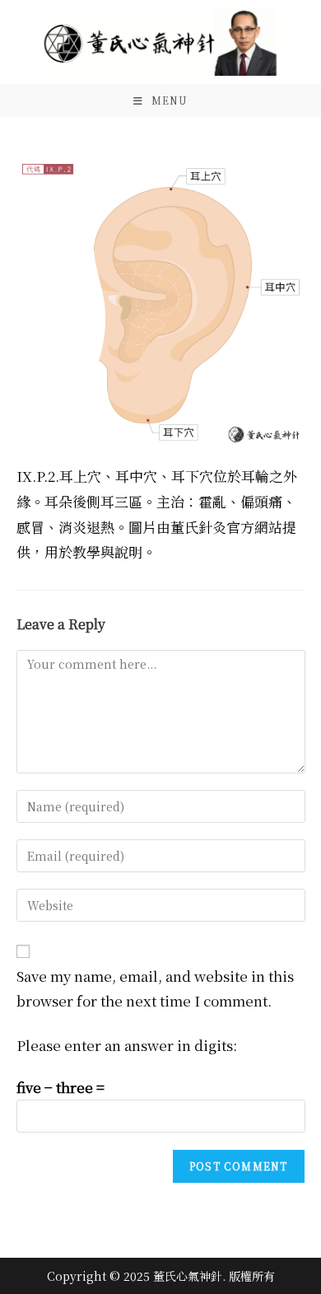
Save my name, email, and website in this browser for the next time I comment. (155, 988)
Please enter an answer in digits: (126, 1045)
